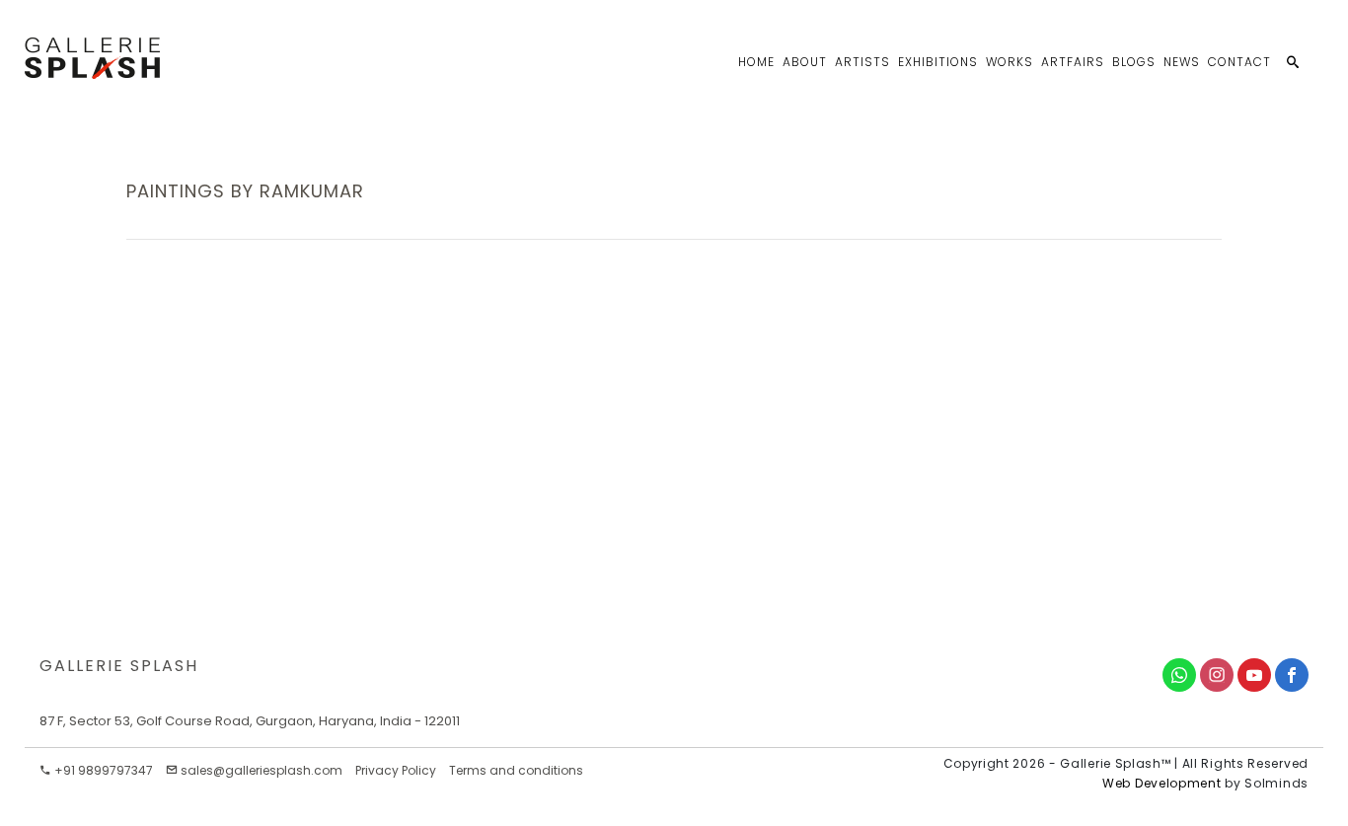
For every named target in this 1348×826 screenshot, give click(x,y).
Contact (1239, 61)
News (1181, 61)
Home (756, 61)
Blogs (1134, 61)
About (805, 61)
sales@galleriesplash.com (261, 770)
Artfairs (1072, 61)
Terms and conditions (516, 770)
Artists (862, 61)
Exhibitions (938, 61)
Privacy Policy (395, 770)
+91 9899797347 (102, 770)
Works (1009, 61)
